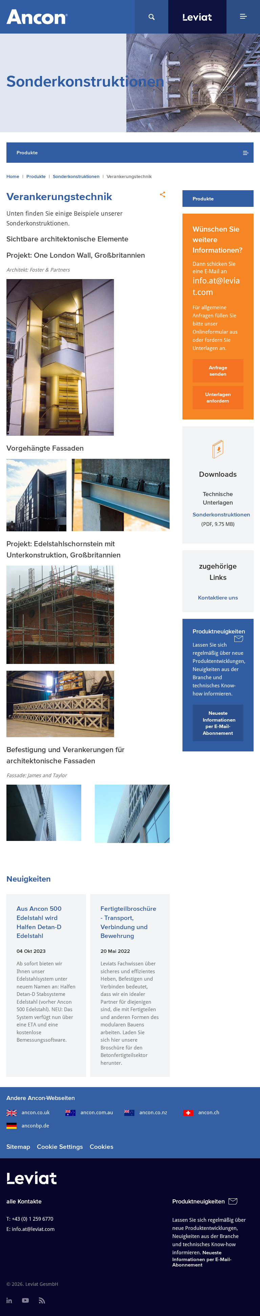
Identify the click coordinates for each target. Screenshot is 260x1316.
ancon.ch (208, 1112)
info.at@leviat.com (216, 286)
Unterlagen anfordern (218, 397)
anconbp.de (35, 1126)
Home (12, 176)
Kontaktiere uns (218, 597)
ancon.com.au (97, 1112)
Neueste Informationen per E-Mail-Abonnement (219, 723)
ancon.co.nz (153, 1112)
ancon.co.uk (35, 1112)
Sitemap (18, 1146)
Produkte (36, 176)
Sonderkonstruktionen (76, 176)
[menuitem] (9, 1300)
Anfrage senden (218, 371)
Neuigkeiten (28, 878)
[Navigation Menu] (243, 17)
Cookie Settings (60, 1146)
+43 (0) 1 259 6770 (32, 1219)
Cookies (101, 1146)
